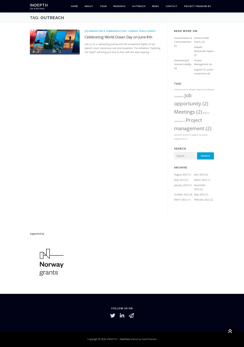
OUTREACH (138, 6)
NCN (206, 113)
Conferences (181, 89)
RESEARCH (119, 6)
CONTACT (172, 6)
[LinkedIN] (122, 315)
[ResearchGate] (131, 315)
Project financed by (197, 6)
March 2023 (200, 179)
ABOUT (88, 6)
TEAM (103, 6)
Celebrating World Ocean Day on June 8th (118, 36)
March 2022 (180, 199)
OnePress (125, 339)
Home (74, 6)
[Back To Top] (230, 331)
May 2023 (179, 179)
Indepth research (197, 89)
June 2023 (199, 174)
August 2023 (181, 174)
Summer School (182, 135)
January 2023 (181, 185)
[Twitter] (112, 315)
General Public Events (142, 31)
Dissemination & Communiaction (105, 31)
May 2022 (199, 194)
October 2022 (181, 194)
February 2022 (201, 199)
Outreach (179, 121)
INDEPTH (39, 5)
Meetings (188, 111)
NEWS (155, 6)
